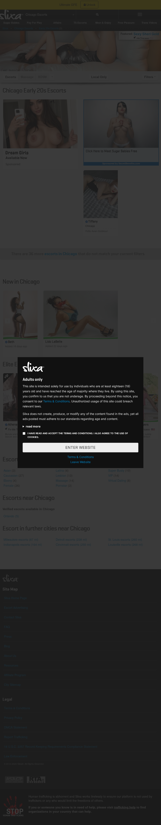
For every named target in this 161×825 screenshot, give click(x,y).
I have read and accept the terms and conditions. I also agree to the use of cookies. (77, 435)
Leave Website (80, 462)
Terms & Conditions (56, 401)
